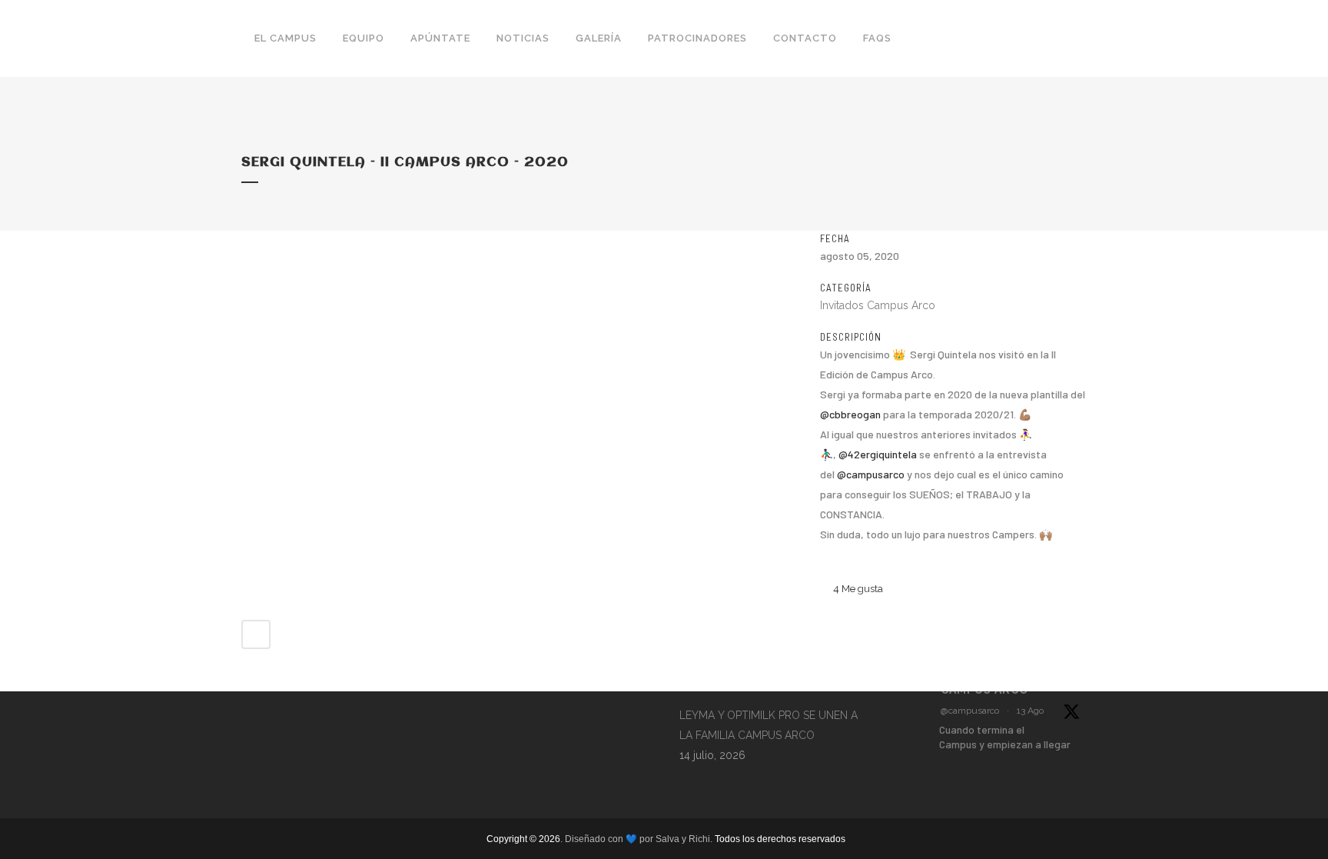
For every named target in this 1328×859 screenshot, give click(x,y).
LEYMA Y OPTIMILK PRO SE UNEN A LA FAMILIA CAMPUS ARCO (768, 725)
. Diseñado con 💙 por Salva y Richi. (637, 839)
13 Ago (1030, 710)
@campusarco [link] (871, 474)
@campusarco (970, 710)
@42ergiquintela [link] (877, 454)
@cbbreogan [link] (850, 414)
